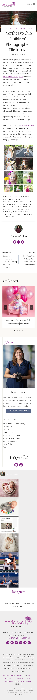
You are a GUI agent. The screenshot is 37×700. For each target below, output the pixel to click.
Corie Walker (18, 236)
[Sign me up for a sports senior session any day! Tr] (9, 579)
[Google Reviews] (29, 642)
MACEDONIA (9, 681)
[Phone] (7, 642)
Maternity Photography (12, 435)
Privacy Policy (25, 693)
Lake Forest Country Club (13, 77)
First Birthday (8, 432)
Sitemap (18, 695)
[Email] (12, 642)
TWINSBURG (21, 675)
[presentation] (18, 301)
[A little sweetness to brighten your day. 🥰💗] (9, 488)
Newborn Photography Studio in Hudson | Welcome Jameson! (9, 260)
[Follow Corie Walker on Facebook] (14, 242)
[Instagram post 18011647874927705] (9, 561)
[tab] (14, 330)
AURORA (8, 678)
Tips (4, 447)
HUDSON (6, 675)
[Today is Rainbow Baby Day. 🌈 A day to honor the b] (9, 506)
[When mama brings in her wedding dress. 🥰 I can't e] (9, 542)
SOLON (29, 675)
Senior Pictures (8, 444)
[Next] (31, 307)
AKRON (28, 681)
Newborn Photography (11, 438)
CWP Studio (7, 426)
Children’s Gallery (27, 126)
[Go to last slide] (5, 307)
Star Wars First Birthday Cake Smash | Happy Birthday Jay (29, 259)
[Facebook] (16, 642)
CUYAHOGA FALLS (19, 678)
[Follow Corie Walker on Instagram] (18, 242)
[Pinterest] (25, 642)
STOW (13, 675)
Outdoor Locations (10, 441)
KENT (28, 678)
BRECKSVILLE (19, 681)
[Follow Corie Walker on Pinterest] (22, 242)
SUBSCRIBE (25, 638)
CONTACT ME (12, 638)
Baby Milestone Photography (18, 28)
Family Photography (10, 429)
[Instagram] (20, 642)
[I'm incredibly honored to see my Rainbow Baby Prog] (9, 524)
